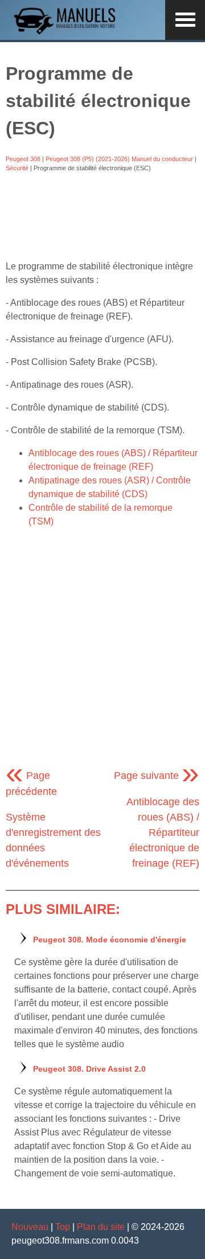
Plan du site (101, 1227)
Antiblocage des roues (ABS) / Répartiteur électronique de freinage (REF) (162, 832)
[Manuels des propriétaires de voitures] (68, 33)
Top (62, 1227)
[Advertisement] (102, 216)
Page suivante (156, 775)
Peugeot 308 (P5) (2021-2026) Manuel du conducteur (119, 158)
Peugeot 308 (23, 158)
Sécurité (17, 168)
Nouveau (29, 1227)
